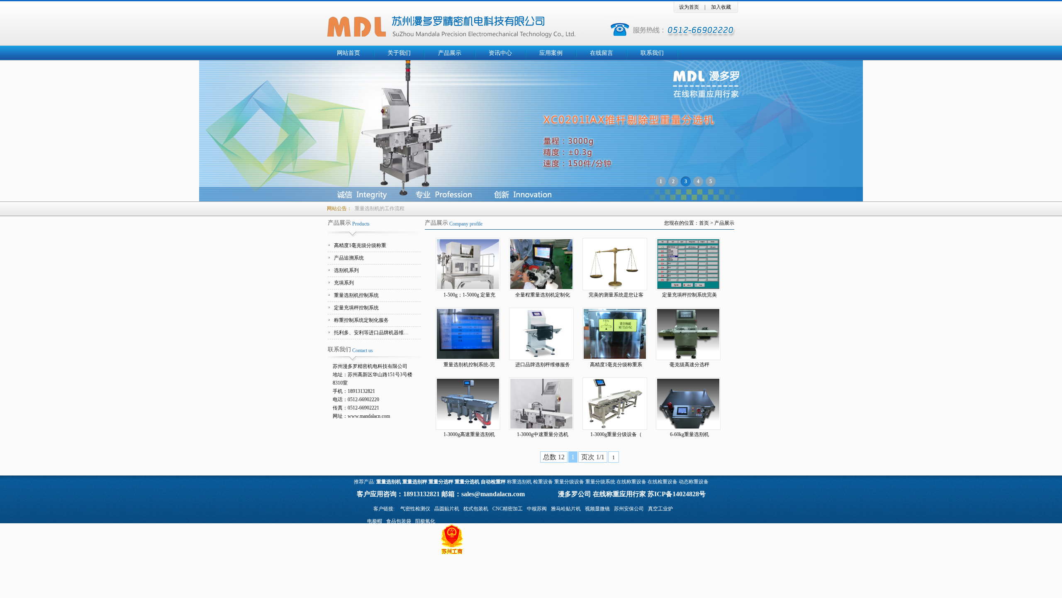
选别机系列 (346, 270)
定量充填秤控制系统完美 (689, 295)
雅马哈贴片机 (566, 509)
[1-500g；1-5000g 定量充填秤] (470, 264)
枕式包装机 (475, 509)
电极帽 (374, 521)
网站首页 (348, 53)
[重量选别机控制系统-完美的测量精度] (470, 334)
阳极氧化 (425, 521)
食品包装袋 (398, 521)
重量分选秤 (441, 482)
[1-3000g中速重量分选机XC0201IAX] (543, 403)
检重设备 (543, 482)
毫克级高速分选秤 (689, 365)
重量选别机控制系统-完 (469, 365)
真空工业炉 (660, 509)
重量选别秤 (414, 482)
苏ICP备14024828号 (677, 494)
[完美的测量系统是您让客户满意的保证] (616, 264)
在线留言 (601, 53)
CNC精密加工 (507, 509)
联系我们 (652, 53)
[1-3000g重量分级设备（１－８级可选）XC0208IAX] (616, 403)
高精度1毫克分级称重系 (616, 365)
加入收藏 (721, 7)
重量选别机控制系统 (356, 295)
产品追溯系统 (349, 258)
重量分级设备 (569, 482)
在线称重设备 (631, 482)
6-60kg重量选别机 (689, 434)
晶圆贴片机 (446, 509)
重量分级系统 (600, 482)
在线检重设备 (662, 482)
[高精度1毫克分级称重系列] (616, 334)
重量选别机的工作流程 (379, 208)
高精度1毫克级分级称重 (360, 245)
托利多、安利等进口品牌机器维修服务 (373, 333)
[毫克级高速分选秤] (690, 334)
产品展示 (449, 53)
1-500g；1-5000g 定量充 (469, 295)
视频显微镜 (597, 509)
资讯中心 (500, 53)
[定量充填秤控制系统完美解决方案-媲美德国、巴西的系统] (690, 264)
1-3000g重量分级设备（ (616, 434)
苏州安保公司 (629, 509)
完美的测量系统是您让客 (616, 295)
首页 (704, 223)
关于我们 (399, 53)
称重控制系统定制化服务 (361, 320)
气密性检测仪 (415, 509)
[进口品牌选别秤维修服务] (543, 334)
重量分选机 (467, 482)
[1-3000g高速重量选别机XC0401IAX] (470, 403)
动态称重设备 (694, 482)
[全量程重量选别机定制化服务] (543, 264)
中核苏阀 (537, 509)
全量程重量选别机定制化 (542, 295)
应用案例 (551, 53)
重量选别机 (388, 482)
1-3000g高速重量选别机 (469, 434)
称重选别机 (519, 482)
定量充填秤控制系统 (356, 308)
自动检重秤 (493, 482)
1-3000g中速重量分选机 (542, 434)
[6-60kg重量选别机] (690, 403)
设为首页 (689, 7)
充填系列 (344, 283)
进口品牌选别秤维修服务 (542, 365)
